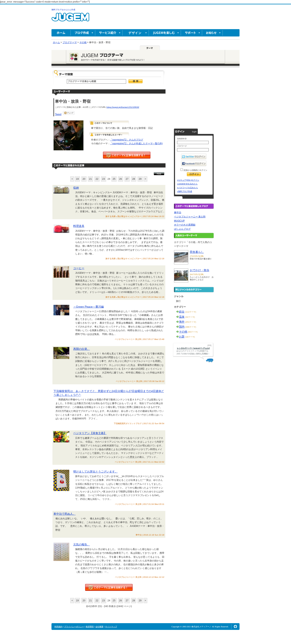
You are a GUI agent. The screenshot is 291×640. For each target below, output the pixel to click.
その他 (183, 331)
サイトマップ (111, 627)
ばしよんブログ (182, 229)
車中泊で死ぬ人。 (64, 513)
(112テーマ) (190, 312)
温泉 (181, 316)
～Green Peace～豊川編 (88, 306)
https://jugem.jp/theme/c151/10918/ (123, 107)
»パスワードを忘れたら (187, 188)
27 (127, 179)
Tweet (58, 114)
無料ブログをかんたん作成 (63, 10)
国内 (181, 326)
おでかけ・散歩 (199, 270)
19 (77, 179)
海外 (181, 321)
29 (140, 179)
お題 (181, 336)
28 (133, 179)
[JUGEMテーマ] (150, 47)
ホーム (61, 32)
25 (114, 179)
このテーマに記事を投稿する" (109, 587)
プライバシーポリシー (74, 627)
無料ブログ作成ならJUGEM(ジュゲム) (70, 19)
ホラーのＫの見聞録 (184, 224)
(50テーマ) (193, 332)
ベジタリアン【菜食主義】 (90, 433)
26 (120, 179)
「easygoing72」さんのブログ (126, 139)
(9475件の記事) (197, 274)
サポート (191, 32)
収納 (76, 187)
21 (90, 179)
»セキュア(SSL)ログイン (188, 180)
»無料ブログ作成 (184, 191)
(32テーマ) (190, 317)
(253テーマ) (190, 322)
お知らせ (212, 32)
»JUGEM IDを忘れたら (187, 184)
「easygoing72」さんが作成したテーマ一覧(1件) (136, 143)
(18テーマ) (190, 337)
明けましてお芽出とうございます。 (95, 471)
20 (84, 179)
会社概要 (99, 627)
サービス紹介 (109, 32)
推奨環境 (90, 627)
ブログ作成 (83, 32)
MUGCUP (179, 220)
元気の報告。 (81, 544)
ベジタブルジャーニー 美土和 (189, 216)
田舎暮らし (197, 252)
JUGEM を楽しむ (165, 32)
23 (103, 179)
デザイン (136, 32)
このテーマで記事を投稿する (126, 155)
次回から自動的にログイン (195, 170)
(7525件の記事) (197, 256)
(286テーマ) (190, 327)
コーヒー (78, 268)
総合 (181, 311)
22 (97, 179)
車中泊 (177, 212)
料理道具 (78, 226)
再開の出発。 (81, 348)
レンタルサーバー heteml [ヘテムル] (193, 348)
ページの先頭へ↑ (235, 626)
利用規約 (58, 627)
